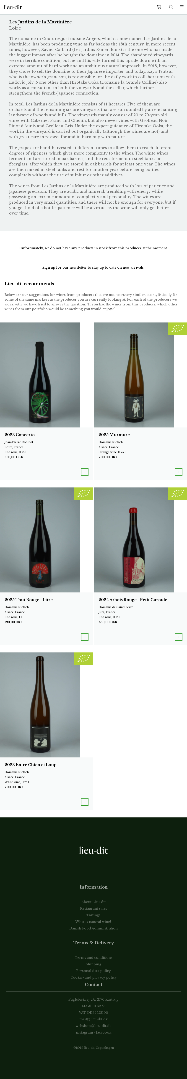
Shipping (93, 964)
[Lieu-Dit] (13, 7)
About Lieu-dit (93, 902)
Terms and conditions (93, 958)
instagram (84, 1032)
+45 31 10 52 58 (94, 1006)
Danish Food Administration (93, 928)
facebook (103, 1032)
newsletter (79, 267)
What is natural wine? (93, 922)
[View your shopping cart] (159, 7)
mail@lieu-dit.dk (93, 1019)
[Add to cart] (84, 472)
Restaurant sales (93, 909)
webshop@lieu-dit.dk (94, 1026)
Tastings (93, 915)
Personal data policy (93, 971)
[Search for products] (171, 7)
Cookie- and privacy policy (93, 977)
